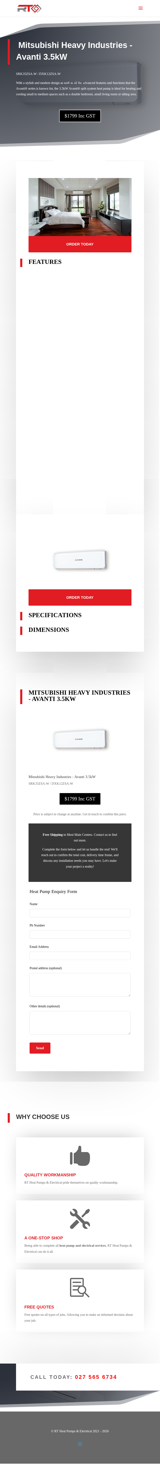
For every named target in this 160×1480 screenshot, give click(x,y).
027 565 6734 (96, 1377)
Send (40, 1048)
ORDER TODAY (80, 244)
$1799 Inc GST (80, 116)
